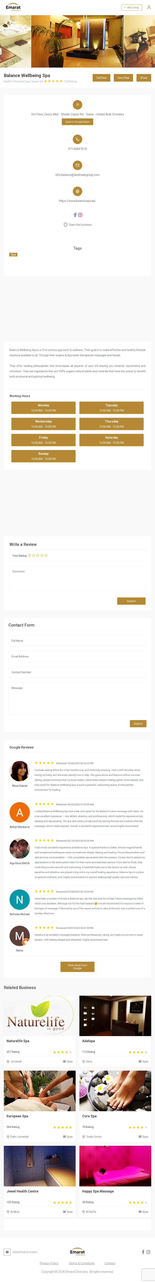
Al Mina (14, 1211)
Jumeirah (16, 1061)
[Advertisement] (77, 502)
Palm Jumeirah (19, 1136)
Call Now (101, 77)
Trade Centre (94, 1136)
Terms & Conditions (82, 1263)
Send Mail (123, 77)
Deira (89, 1061)
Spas (70, 1061)
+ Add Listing (131, 7)
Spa (13, 254)
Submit (131, 601)
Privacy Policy (49, 1263)
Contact (110, 1263)
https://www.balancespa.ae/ (77, 201)
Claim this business (80, 224)
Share (143, 77)
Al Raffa (91, 1211)
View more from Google (77, 967)
